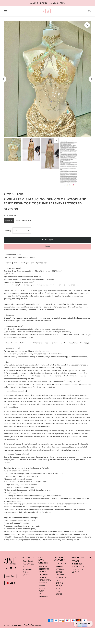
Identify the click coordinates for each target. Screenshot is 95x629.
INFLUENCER (77, 564)
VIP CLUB (75, 572)
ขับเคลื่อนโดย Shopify (32, 625)
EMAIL (41, 594)
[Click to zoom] (87, 25)
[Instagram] (6, 567)
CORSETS (26, 575)
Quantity (7, 230)
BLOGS (42, 588)
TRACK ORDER (61, 575)
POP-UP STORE (78, 566)
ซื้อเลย (47, 247)
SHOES (25, 572)
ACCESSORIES (28, 569)
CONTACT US (61, 564)
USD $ (12, 583)
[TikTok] (15, 567)
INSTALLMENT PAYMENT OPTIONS (61, 580)
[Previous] (3, 79)
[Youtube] (10, 567)
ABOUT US (43, 566)
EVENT (41, 591)
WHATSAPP (43, 597)
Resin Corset (28, 561)
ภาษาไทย (10, 576)
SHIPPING (59, 566)
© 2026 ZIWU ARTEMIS (13, 625)
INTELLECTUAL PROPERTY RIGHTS (45, 583)
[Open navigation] (22, 11)
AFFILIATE (75, 561)
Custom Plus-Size (23, 220)
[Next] (91, 79)
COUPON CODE (78, 569)
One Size (8, 220)
